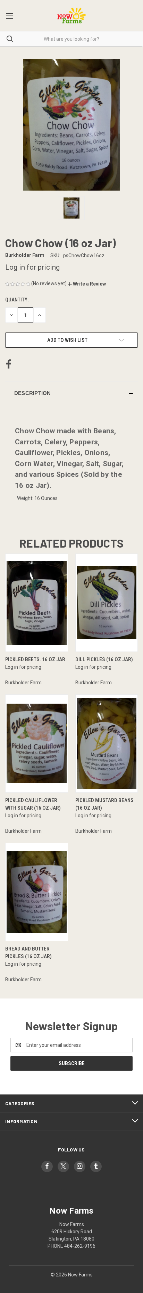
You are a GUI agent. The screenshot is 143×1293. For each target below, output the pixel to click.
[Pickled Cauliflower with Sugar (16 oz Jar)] (37, 743)
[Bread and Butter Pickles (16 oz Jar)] (37, 892)
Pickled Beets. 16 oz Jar (35, 659)
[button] (87, 284)
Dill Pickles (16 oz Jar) (104, 659)
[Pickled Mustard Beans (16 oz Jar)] (107, 743)
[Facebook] (8, 364)
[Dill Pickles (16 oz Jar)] (107, 602)
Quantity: (16, 299)
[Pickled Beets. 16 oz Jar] (37, 602)
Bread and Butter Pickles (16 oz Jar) (28, 953)
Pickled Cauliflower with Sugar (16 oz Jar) (33, 804)
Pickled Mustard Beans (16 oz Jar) (104, 804)
